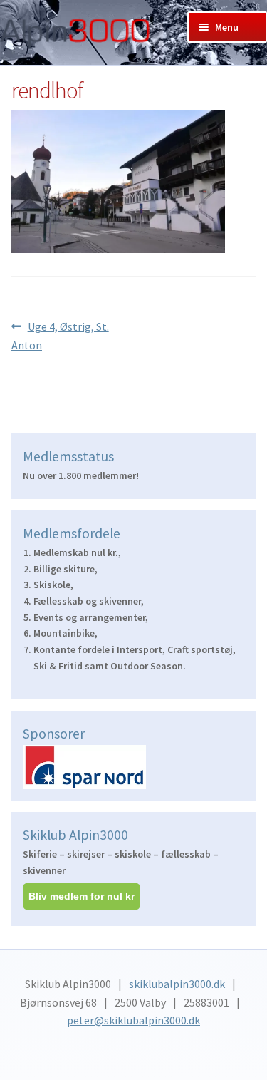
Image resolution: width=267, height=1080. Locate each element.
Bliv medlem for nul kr (81, 896)
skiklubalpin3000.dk (177, 984)
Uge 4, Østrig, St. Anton (60, 335)
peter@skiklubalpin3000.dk (133, 1020)
